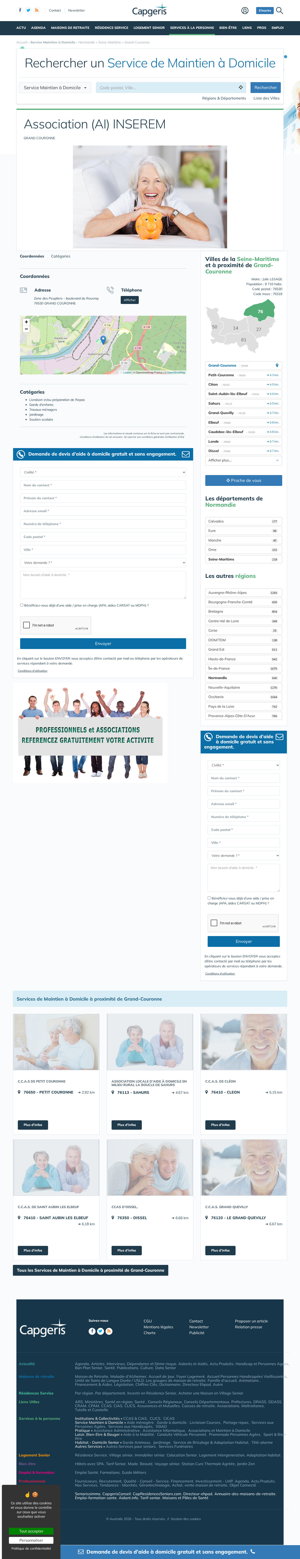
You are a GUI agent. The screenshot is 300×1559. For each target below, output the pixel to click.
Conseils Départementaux (206, 1401)
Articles (98, 1363)
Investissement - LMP (214, 1481)
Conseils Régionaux (165, 1401)
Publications (127, 1367)
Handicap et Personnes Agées (262, 1363)
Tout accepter (31, 1531)
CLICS (129, 1405)
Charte (150, 1332)
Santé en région (118, 1401)
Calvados (242, 521)
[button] (103, 340)
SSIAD (161, 1426)
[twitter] (28, 10)
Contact (55, 10)
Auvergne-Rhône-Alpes (242, 592)
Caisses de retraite (198, 1405)
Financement (182, 1481)
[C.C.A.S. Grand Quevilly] (244, 1167)
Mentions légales (158, 1327)
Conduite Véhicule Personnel (181, 1434)
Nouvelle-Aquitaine (242, 687)
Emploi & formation (36, 1472)
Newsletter (76, 10)
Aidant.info (128, 1497)
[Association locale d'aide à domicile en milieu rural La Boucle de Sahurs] (150, 1042)
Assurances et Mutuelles (158, 1405)
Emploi (278, 28)
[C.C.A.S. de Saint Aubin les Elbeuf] (56, 1167)
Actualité (27, 1364)
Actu (21, 28)
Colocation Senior (182, 1455)
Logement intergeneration (221, 1455)
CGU (148, 1321)
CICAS (169, 1418)
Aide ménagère (140, 1422)
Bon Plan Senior (88, 1367)
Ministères (94, 1401)
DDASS (274, 1401)
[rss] (36, 10)
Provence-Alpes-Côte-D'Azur (242, 716)
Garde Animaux (136, 1442)
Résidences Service (36, 1393)
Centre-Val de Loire (242, 621)
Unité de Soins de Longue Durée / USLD (109, 1380)
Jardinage (161, 1442)
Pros (261, 28)
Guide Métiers (134, 1472)
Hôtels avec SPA (89, 1463)
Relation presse (248, 1327)
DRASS (259, 1401)
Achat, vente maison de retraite (199, 1485)
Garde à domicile (172, 1422)
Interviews (116, 1363)
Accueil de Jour (161, 1376)
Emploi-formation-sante (96, 1497)
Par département (110, 1393)
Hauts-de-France (242, 659)
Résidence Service (111, 28)
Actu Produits (221, 1363)
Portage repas (235, 1422)
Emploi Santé (86, 1472)
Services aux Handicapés (130, 1426)
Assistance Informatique (164, 1430)
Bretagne (242, 611)
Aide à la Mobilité (138, 1434)
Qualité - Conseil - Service (146, 1481)
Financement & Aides (93, 1384)
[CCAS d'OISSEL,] (150, 1167)
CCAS (106, 1405)
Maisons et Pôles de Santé (185, 1497)
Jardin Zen (246, 1463)
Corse (242, 630)
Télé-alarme (262, 1442)
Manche (242, 540)
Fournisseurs (86, 1481)
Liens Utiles (29, 1402)
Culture (146, 1367)
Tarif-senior (150, 1497)
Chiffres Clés (146, 1384)
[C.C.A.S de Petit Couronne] (56, 1042)
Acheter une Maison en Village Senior (210, 1393)
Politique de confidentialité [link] (31, 1548)
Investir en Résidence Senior (151, 1393)
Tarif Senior (116, 1463)
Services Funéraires (176, 1446)
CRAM (80, 1405)
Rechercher (266, 87)
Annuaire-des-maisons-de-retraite (244, 1493)
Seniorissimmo (87, 1493)
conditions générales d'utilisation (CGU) (163, 436)
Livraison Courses (205, 1422)
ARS (79, 1401)
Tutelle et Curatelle (91, 1409)
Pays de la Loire (242, 706)
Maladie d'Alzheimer (128, 1376)
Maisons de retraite (70, 28)
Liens (247, 28)
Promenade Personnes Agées (234, 1434)
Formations (110, 1472)
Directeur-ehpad (197, 1493)
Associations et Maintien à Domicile (219, 1430)
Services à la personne (192, 28)
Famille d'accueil (222, 1380)
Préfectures (241, 1401)
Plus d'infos (33, 1125)
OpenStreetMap (176, 372)
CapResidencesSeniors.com (157, 1493)
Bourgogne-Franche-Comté (242, 602)
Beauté (146, 1463)
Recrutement (110, 1481)
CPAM (93, 1405)
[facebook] (19, 10)
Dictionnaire (169, 1384)
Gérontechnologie (154, 1485)
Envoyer (103, 643)
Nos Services (86, 1485)
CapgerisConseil (116, 1493)
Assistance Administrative (117, 1430)
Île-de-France (242, 668)
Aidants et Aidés (193, 1363)
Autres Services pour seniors (131, 1446)
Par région (84, 1393)
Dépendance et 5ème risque (151, 1363)
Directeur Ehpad (197, 1384)
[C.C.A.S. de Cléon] (244, 1042)
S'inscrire (265, 10)
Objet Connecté (242, 1485)
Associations (228, 1405)
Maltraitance (252, 1405)
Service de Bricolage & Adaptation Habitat (210, 1442)
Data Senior (165, 1367)
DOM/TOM (242, 640)
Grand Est (242, 649)
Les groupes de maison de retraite (176, 1380)
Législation (123, 1384)
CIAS (118, 1405)
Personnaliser (31, 1540)
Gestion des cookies (186, 1519)
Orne (242, 549)
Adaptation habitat (264, 1455)
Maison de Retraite (91, 1376)
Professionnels (32, 1481)
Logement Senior (149, 28)
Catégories (60, 256)
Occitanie (242, 697)
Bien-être (228, 28)
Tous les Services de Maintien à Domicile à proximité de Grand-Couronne (90, 1270)
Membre (247, 11)
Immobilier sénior (150, 1455)
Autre (218, 1384)
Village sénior (121, 1455)
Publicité (196, 1332)
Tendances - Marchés (118, 1485)
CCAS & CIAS (135, 1418)
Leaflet (127, 372)
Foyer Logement (190, 1376)
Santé (110, 1367)
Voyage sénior (167, 1463)
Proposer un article (251, 1321)
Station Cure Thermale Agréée (208, 1463)
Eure (242, 530)
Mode (133, 1463)
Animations (249, 1380)
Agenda (38, 28)
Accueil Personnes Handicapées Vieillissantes (247, 1376)
